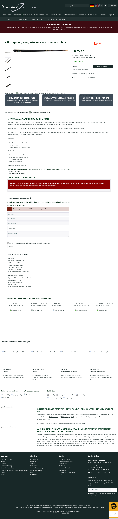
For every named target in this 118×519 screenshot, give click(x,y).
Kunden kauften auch (35, 93)
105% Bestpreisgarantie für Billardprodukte (14, 470)
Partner (3, 472)
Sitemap (3, 474)
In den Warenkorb (102, 66)
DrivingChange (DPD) (67, 417)
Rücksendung (34, 466)
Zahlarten (62, 466)
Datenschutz (63, 470)
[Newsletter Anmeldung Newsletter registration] (114, 490)
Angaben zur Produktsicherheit (41, 112)
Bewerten (82, 74)
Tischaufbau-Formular (66, 461)
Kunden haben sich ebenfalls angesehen (54, 93)
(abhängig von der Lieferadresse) (81, 55)
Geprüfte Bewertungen (22, 112)
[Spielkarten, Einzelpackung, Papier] (37, 317)
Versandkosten (55, 505)
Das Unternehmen (6, 459)
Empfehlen (91, 74)
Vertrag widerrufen (36, 470)
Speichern (12, 246)
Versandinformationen (66, 468)
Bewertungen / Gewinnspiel (67, 472)
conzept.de (66, 513)
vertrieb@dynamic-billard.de (101, 473)
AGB (31, 472)
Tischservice (63, 463)
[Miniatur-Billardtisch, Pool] (80, 317)
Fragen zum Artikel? (15, 172)
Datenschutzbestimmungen (25, 243)
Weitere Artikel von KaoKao (17, 173)
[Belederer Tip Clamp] (102, 317)
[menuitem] (77, 6)
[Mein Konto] (105, 5)
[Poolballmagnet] (59, 317)
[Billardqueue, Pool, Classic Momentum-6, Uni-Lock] (14, 358)
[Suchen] (87, 6)
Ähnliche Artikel (23, 93)
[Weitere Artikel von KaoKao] (98, 44)
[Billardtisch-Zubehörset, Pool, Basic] (43, 358)
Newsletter (33, 461)
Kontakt (32, 463)
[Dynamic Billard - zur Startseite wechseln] (19, 7)
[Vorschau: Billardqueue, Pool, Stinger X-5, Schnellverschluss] (8, 52)
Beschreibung (9, 112)
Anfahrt (3, 461)
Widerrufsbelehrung (36, 468)
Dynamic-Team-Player (7, 468)
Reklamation (34, 459)
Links (60, 474)
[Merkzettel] (101, 5)
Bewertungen (113, 517)
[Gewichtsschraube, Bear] (101, 358)
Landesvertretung (6, 466)
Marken (3, 463)
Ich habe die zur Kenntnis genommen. (29, 243)
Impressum (33, 474)
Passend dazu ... (11, 93)
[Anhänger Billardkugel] (15, 317)
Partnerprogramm (64, 459)
